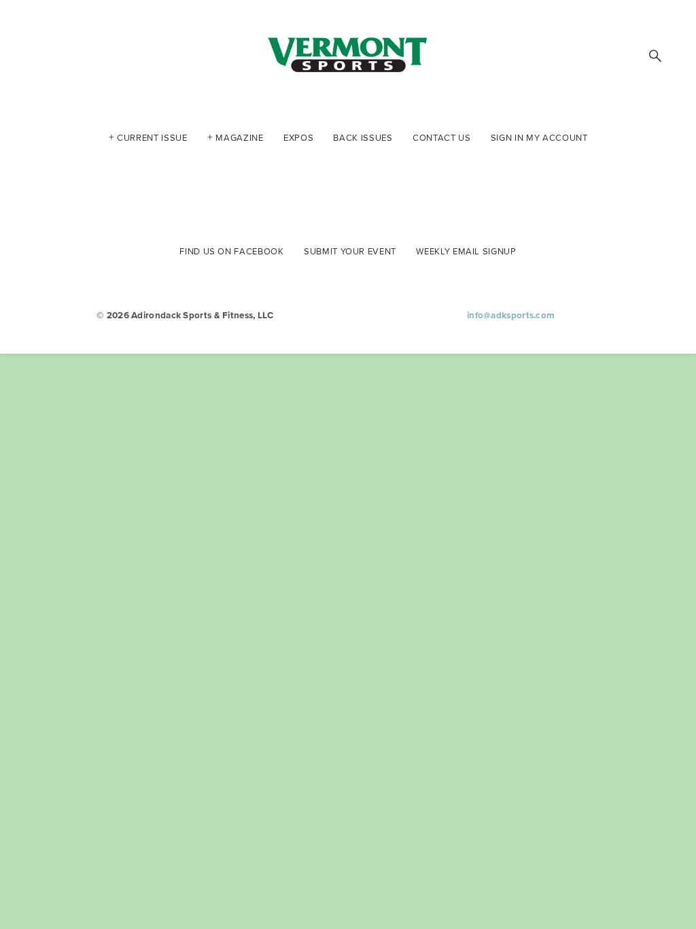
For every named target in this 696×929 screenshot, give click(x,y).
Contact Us (442, 136)
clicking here (232, 173)
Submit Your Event (350, 250)
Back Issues (362, 136)
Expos (298, 136)
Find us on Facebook (231, 250)
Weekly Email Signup (466, 250)
